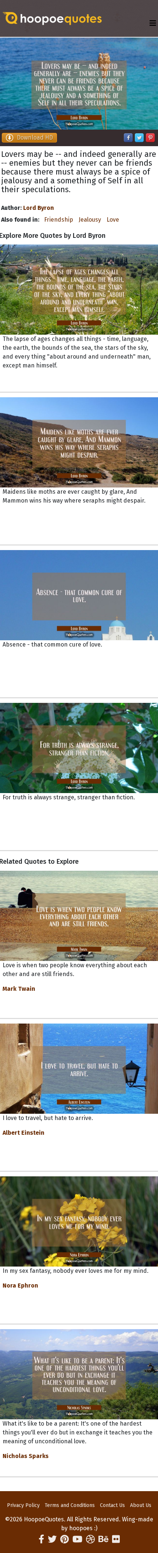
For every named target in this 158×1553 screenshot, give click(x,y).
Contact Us (112, 1505)
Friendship (58, 219)
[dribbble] (90, 1539)
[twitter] (52, 1539)
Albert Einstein (23, 1132)
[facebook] (41, 1539)
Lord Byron (38, 207)
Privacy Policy (23, 1505)
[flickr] (116, 1539)
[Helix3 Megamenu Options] (153, 23)
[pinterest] (64, 1539)
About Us (140, 1505)
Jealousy (90, 219)
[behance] (103, 1539)
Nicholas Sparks (26, 1455)
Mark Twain (19, 988)
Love (113, 219)
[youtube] (77, 1539)
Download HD (35, 137)
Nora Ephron (20, 1285)
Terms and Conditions (70, 1505)
